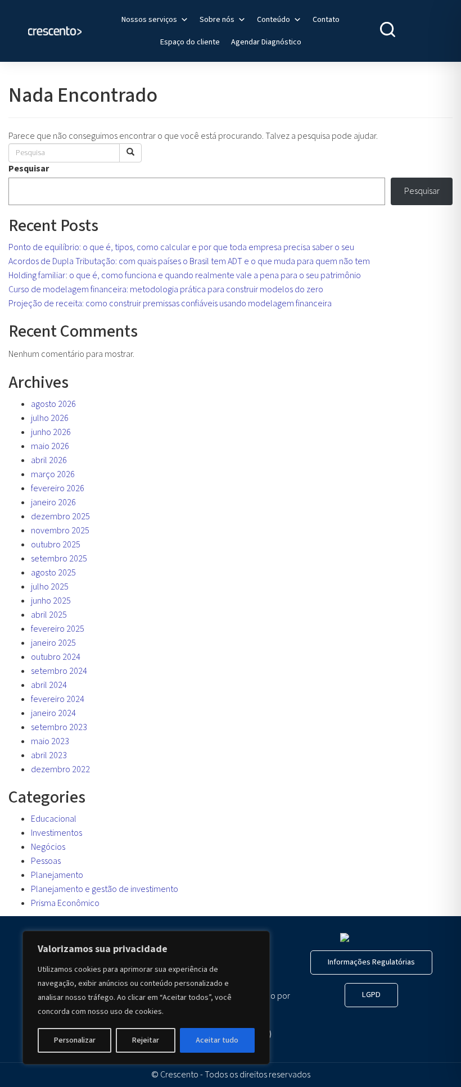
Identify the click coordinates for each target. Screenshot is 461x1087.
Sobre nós (217, 19)
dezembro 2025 (60, 516)
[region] (146, 998)
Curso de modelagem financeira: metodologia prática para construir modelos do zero (165, 289)
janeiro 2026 (53, 502)
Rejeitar (145, 1040)
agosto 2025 (53, 573)
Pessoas (46, 861)
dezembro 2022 (60, 769)
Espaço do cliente (190, 42)
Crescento (179, 1074)
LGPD (371, 994)
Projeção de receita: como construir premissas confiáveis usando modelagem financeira (170, 303)
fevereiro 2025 (57, 629)
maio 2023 (50, 741)
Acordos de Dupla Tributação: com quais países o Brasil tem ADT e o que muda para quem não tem (189, 261)
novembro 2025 (60, 530)
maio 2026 (50, 446)
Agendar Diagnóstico (266, 42)
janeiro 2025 (53, 643)
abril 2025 (49, 615)
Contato (326, 19)
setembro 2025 (59, 558)
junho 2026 (51, 432)
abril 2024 (49, 685)
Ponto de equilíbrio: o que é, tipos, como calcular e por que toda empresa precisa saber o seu (181, 247)
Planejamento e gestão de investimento (104, 889)
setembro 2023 (59, 727)
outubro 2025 (55, 544)
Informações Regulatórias (371, 962)
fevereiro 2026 (57, 488)
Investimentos (56, 833)
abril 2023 (49, 755)
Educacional (53, 819)
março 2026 (53, 474)
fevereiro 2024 (57, 699)
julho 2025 (50, 587)
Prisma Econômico (65, 903)
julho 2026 (50, 418)
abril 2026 (49, 460)
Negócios (48, 847)
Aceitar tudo (217, 1040)
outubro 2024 (55, 657)
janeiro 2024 (53, 713)
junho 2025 (51, 601)
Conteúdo (273, 19)
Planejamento (57, 875)
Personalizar (75, 1040)
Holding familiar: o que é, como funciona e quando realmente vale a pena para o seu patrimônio (184, 275)
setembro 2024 (59, 671)
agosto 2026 (53, 404)
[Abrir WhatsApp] (433, 1058)
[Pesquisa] (130, 152)
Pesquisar (28, 168)
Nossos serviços (149, 19)
